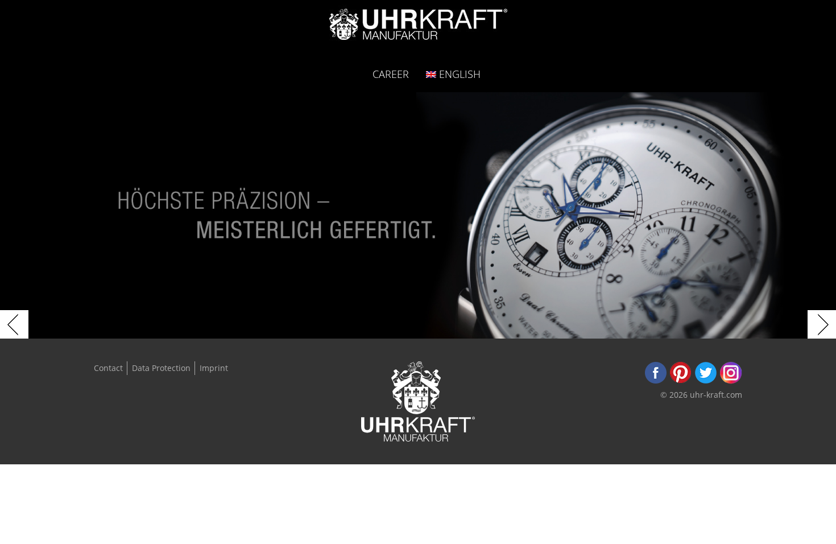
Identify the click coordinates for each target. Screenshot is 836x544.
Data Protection (161, 367)
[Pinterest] (680, 381)
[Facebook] (655, 381)
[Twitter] (705, 381)
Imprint (214, 367)
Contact (108, 367)
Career (391, 74)
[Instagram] (730, 381)
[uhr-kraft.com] (418, 27)
